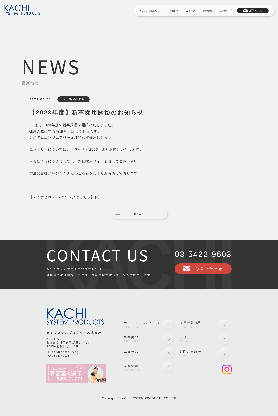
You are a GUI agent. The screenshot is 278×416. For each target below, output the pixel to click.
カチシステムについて (150, 10)
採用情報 (224, 10)
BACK (139, 213)
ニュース (190, 10)
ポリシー (186, 339)
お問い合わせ (256, 10)
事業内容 (174, 10)
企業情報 (207, 10)
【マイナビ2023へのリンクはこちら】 (61, 197)
